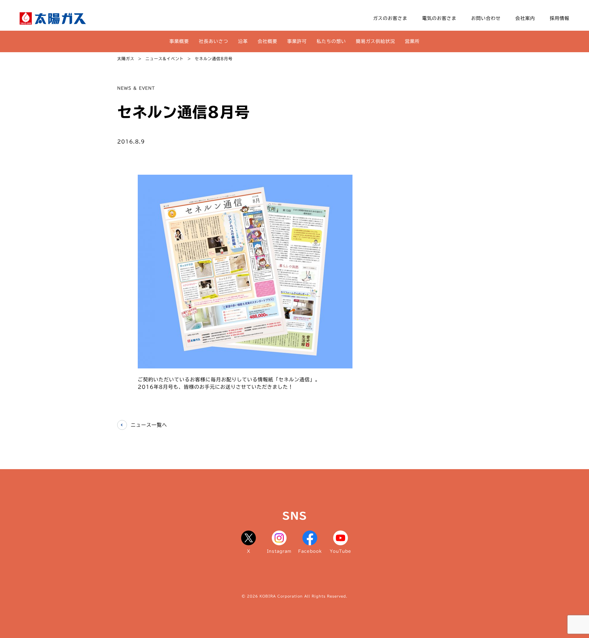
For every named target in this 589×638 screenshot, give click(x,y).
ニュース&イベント (164, 59)
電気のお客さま (439, 18)
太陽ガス (125, 59)
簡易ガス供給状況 (375, 41)
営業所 (412, 41)
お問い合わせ (486, 18)
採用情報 (559, 18)
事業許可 (297, 41)
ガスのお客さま (390, 18)
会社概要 (267, 41)
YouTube (340, 551)
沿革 (243, 41)
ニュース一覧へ (149, 424)
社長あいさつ (213, 41)
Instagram (279, 551)
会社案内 (525, 18)
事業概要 (179, 41)
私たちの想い (331, 41)
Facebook (310, 551)
